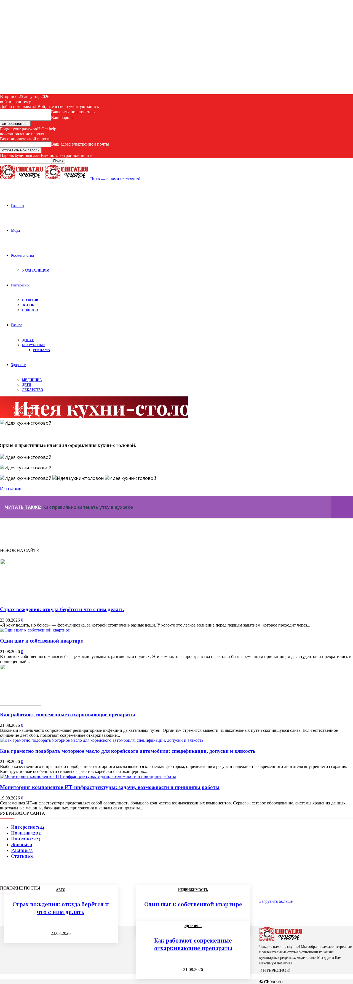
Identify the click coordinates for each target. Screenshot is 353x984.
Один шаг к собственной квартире (41, 641)
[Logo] (22, 179)
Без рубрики (33, 345)
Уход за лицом (35, 270)
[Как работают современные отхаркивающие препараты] (20, 704)
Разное (16, 324)
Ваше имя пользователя (73, 111)
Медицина (32, 380)
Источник (10, 489)
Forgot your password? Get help (28, 129)
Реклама (41, 350)
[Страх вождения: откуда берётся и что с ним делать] (20, 598)
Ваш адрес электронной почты (80, 144)
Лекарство (32, 390)
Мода (15, 230)
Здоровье (18, 364)
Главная (17, 205)
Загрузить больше (276, 901)
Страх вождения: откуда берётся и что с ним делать (62, 609)
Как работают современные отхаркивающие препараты (67, 714)
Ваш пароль (62, 117)
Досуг (28, 340)
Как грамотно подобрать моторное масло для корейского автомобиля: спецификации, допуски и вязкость (127, 751)
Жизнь (28, 305)
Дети (26, 385)
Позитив (30, 300)
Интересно (20, 285)
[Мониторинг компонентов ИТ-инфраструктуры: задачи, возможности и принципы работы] (88, 776)
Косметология (22, 255)
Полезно (30, 310)
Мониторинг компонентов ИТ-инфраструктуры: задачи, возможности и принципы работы (110, 787)
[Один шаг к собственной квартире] (35, 630)
